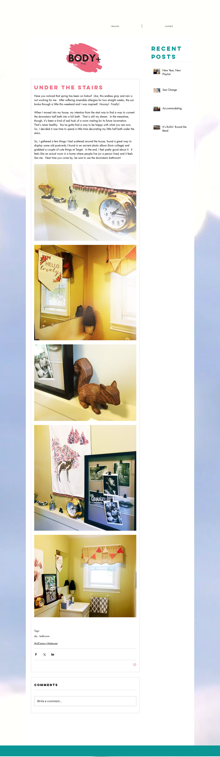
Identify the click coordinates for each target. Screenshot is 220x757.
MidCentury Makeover (46, 643)
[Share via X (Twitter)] (44, 654)
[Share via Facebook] (35, 654)
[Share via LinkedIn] (52, 654)
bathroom (45, 636)
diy (35, 636)
